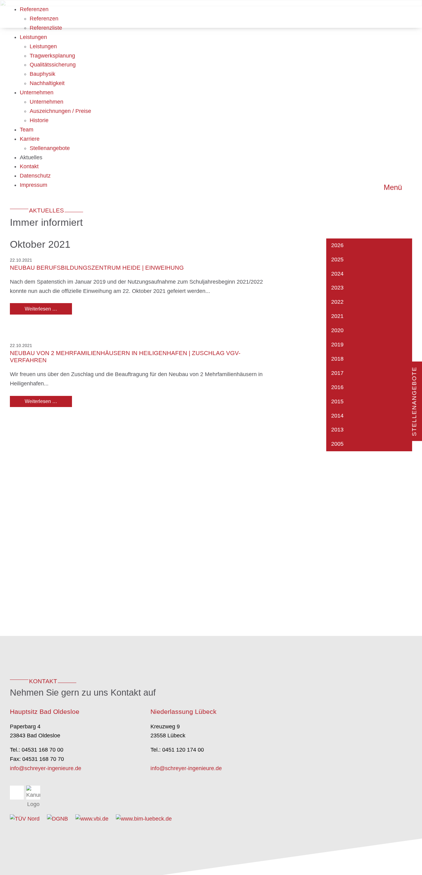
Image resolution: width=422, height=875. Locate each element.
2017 (337, 373)
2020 (337, 330)
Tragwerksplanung (52, 56)
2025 (337, 259)
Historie (39, 120)
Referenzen (34, 9)
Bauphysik (42, 74)
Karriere (30, 139)
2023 (337, 288)
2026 (337, 245)
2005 (337, 444)
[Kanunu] (33, 793)
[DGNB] (57, 819)
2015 (337, 401)
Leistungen (33, 37)
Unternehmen (36, 92)
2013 (337, 430)
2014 (337, 416)
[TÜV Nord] (25, 819)
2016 (337, 387)
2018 (337, 359)
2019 (337, 344)
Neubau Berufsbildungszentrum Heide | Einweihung (97, 267)
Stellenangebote (50, 148)
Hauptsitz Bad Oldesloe (44, 711)
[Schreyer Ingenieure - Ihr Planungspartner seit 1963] (126, 14)
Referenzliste (46, 28)
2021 (337, 316)
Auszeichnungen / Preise (60, 111)
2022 (337, 302)
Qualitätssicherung (53, 65)
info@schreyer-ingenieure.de (45, 768)
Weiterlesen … (48, 308)
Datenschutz (35, 176)
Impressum (33, 185)
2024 (337, 274)
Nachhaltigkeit (47, 83)
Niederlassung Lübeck (183, 711)
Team (26, 130)
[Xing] (17, 793)
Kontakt (29, 166)
